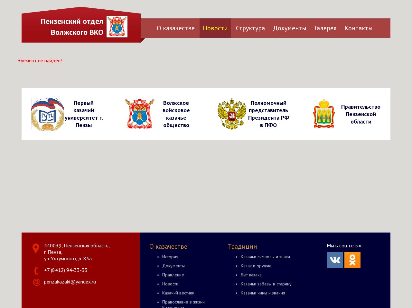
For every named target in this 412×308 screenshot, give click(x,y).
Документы (289, 28)
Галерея (325, 28)
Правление (173, 275)
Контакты (358, 28)
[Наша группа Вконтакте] (335, 266)
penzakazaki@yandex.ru (70, 281)
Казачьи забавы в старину (266, 284)
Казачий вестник (178, 293)
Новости (215, 28)
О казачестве (176, 28)
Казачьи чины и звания (263, 293)
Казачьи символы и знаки (265, 257)
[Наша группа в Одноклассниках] (352, 266)
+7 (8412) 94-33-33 (66, 270)
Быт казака (251, 275)
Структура (250, 28)
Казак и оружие (256, 266)
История (170, 257)
